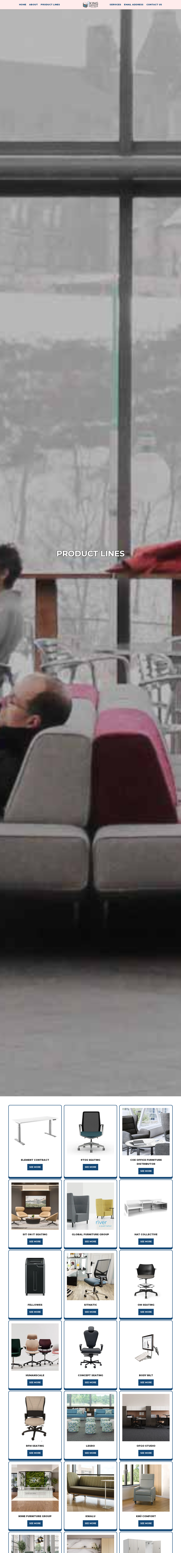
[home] (90, 4)
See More (35, 1167)
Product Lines (50, 4)
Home (22, 4)
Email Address (133, 4)
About (33, 4)
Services (115, 4)
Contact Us (154, 4)
